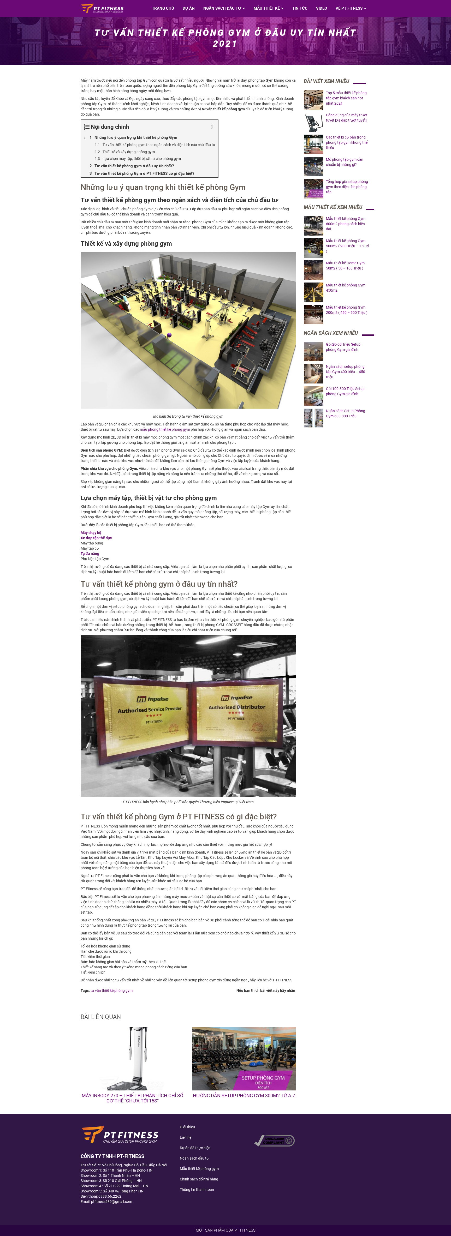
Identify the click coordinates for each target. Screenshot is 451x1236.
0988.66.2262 (109, 1196)
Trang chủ (163, 8)
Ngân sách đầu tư (222, 8)
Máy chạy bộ (91, 533)
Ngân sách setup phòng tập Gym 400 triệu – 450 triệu (345, 371)
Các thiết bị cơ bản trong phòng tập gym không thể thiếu (346, 142)
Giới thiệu (187, 1127)
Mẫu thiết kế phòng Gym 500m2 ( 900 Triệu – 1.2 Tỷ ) (347, 246)
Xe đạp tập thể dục (96, 538)
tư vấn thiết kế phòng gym (112, 990)
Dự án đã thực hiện (195, 1148)
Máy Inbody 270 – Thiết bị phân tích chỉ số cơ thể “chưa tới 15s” (132, 1098)
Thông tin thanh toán (197, 1189)
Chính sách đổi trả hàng (199, 1179)
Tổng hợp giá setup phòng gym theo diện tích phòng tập (347, 186)
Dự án (189, 8)
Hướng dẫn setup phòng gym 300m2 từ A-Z (244, 1095)
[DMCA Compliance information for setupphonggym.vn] (274, 1140)
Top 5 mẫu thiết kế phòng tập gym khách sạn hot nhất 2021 (346, 98)
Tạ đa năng (90, 553)
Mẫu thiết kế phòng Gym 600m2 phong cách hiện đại (345, 224)
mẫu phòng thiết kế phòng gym (165, 429)
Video (321, 8)
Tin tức (299, 8)
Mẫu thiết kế (267, 8)
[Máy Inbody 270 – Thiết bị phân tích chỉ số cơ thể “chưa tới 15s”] (133, 1058)
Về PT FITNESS (349, 8)
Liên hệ (185, 1137)
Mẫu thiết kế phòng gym (199, 1169)
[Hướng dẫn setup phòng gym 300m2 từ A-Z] (244, 1058)
